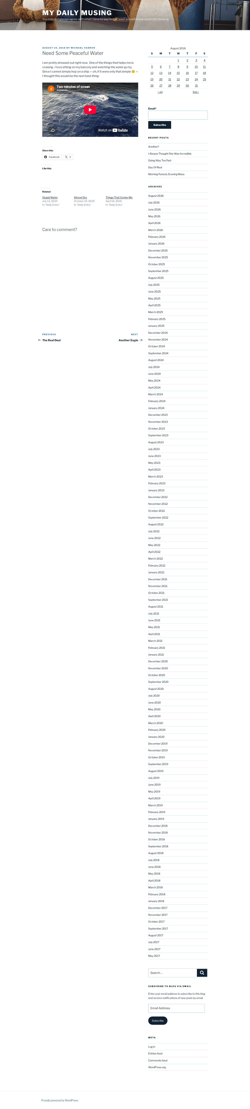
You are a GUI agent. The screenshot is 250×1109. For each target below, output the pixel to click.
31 (196, 85)
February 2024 (156, 401)
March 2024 (155, 394)
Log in (151, 1046)
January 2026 (156, 243)
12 (152, 72)
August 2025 (156, 277)
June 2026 (154, 209)
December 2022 (157, 497)
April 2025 (154, 305)
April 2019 (154, 798)
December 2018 (157, 825)
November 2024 (158, 339)
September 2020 (158, 681)
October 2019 (156, 757)
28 (169, 85)
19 (151, 79)
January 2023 (156, 490)
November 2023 (158, 421)
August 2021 (155, 606)
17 (196, 72)
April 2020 (154, 716)
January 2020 (156, 736)
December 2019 (157, 743)
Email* (152, 108)
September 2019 (158, 764)
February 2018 (156, 894)
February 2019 (156, 812)
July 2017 (153, 942)
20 (161, 79)
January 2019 (156, 818)
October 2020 (156, 675)
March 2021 (155, 640)
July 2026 (154, 202)
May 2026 (154, 216)
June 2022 (154, 538)
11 (204, 66)
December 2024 (158, 332)
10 (196, 66)
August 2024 (156, 360)
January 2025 (156, 325)
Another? (153, 146)
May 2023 (154, 462)
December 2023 (158, 414)
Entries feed (155, 1053)
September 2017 (158, 928)
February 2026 (156, 236)
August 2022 (155, 524)
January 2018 (156, 901)
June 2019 (154, 784)
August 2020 (156, 688)
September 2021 (158, 599)
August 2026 (156, 195)
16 (187, 72)
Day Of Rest (155, 167)
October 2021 (156, 592)
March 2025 (155, 312)
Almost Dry (80, 197)
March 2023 (155, 476)
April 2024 (154, 387)
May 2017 (154, 955)
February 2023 (156, 483)
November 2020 (158, 668)
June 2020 (154, 702)
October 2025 (156, 264)
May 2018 (154, 873)
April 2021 (154, 634)
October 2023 (156, 428)
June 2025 (154, 291)
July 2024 (154, 367)
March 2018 (155, 887)
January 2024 (156, 408)
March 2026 (155, 230)
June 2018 (154, 866)
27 (160, 85)
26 (152, 85)
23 (187, 79)
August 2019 (155, 771)
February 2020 (157, 729)
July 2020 (154, 695)
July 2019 (153, 777)
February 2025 (156, 319)
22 (178, 79)
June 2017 (154, 949)
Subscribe (158, 1020)
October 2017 (156, 921)
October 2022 (156, 510)
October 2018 (156, 839)
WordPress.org (157, 1067)
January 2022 (156, 572)
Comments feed (157, 1060)
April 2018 (154, 880)
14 (169, 72)
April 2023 (154, 469)
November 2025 (158, 257)
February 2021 (156, 647)
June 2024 (154, 373)
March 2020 (155, 723)
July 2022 (153, 531)
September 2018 (158, 846)
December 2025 (158, 250)
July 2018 (153, 860)
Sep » (196, 91)
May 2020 (154, 709)
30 (187, 85)
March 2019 (155, 805)
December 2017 (157, 907)
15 (178, 72)
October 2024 (156, 346)
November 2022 (158, 503)
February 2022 (156, 565)
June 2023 (154, 456)
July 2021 (153, 613)
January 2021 (156, 654)
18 (204, 72)
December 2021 (157, 579)
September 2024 (158, 353)
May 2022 (154, 545)
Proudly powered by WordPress (59, 1100)
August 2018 (155, 853)
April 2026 (154, 223)
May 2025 (154, 298)
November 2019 (158, 750)
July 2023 (154, 449)
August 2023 (156, 442)
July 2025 (154, 284)
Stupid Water (50, 197)
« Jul (160, 91)
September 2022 (158, 517)
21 (169, 79)
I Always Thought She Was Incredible (169, 153)
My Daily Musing (77, 13)
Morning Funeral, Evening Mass (166, 174)
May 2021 (154, 627)
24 (196, 79)
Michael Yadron (83, 48)
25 (204, 79)
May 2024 (154, 380)
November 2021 (157, 586)
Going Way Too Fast (159, 160)
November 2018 (158, 832)
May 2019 (154, 791)
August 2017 (155, 935)
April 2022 (154, 551)
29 (178, 85)
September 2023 (158, 435)
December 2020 (158, 661)
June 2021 (154, 620)
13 (160, 72)
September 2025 (158, 271)
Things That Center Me (119, 197)
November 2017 (157, 914)
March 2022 (155, 558)
